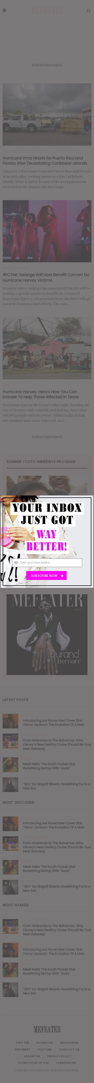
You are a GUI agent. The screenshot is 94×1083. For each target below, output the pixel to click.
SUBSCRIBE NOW (44, 575)
